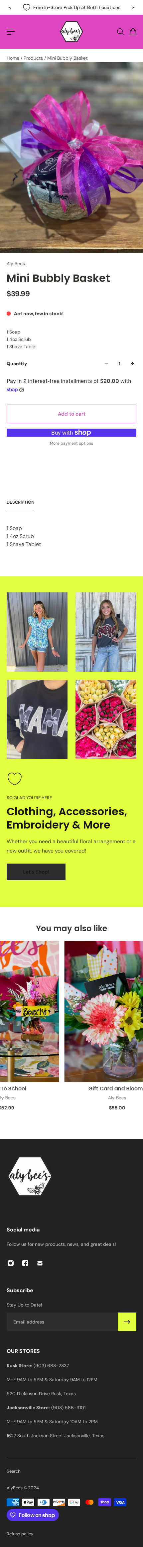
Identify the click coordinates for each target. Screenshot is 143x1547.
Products (34, 58)
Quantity (17, 364)
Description (20, 502)
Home (14, 58)
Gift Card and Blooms (112, 1088)
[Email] (40, 1263)
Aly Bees (16, 264)
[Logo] (71, 31)
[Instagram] (10, 1263)
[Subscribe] (127, 1322)
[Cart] (132, 31)
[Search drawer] (120, 31)
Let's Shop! (36, 872)
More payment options (71, 443)
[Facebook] (25, 1263)
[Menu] (10, 31)
